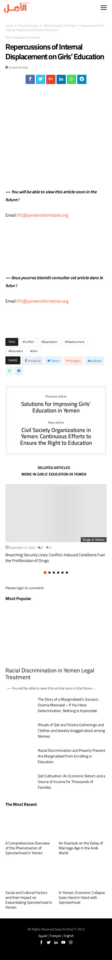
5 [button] (62, 572)
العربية (43, 936)
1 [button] (44, 572)
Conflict (29, 341)
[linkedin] (61, 81)
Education (16, 351)
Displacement (75, 341)
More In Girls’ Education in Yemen (53, 475)
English (69, 936)
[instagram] (70, 942)
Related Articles (54, 468)
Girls (35, 351)
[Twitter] (48, 942)
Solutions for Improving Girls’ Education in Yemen (56, 404)
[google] (50, 81)
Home (9, 25)
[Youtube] (63, 942)
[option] (56, 523)
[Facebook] (41, 942)
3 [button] (54, 572)
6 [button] (67, 572)
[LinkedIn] (56, 942)
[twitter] (40, 81)
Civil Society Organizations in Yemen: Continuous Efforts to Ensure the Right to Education (56, 433)
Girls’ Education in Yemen (60, 25)
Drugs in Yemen (94, 539)
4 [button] (58, 572)
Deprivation (50, 341)
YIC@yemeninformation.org (42, 215)
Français (55, 936)
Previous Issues (28, 25)
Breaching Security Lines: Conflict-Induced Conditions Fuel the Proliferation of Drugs (55, 557)
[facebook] (30, 81)
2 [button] (49, 572)
